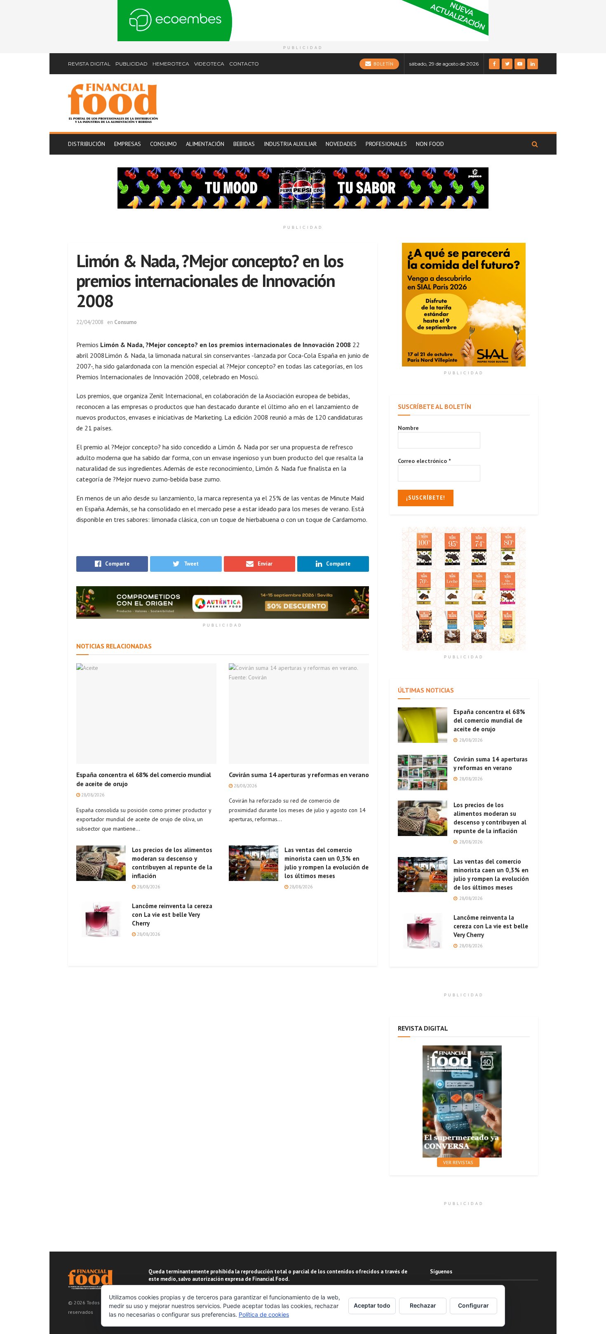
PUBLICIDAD (131, 64)
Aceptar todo (372, 1305)
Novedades (341, 144)
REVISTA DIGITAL (89, 64)
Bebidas (244, 144)
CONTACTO (244, 64)
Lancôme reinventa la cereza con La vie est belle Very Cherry (172, 914)
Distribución (86, 144)
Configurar (473, 1305)
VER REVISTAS (458, 1162)
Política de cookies (264, 1314)
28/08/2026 (92, 795)
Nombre (408, 428)
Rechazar (423, 1305)
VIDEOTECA (209, 64)
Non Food (430, 144)
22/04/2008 (89, 322)
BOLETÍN (382, 64)
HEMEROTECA (171, 64)
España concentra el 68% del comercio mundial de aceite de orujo (489, 720)
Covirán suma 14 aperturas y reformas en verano (299, 774)
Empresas (127, 144)
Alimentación (205, 144)
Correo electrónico (424, 461)
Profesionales (386, 144)
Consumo (163, 144)
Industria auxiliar (290, 144)
